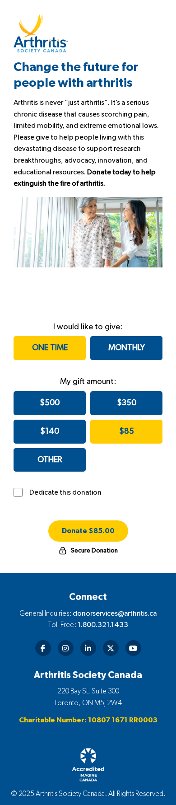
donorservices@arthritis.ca (115, 613)
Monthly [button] (126, 348)
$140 (49, 431)
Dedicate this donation (65, 492)
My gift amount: (88, 382)
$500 (50, 403)
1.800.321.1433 (103, 624)
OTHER (49, 460)
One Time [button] (50, 348)
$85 (126, 431)
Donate (88, 530)
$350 (126, 403)
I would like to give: (88, 327)
